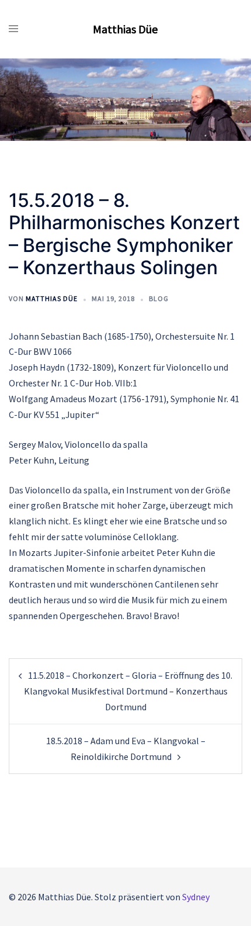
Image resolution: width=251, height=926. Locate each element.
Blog (159, 298)
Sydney (196, 897)
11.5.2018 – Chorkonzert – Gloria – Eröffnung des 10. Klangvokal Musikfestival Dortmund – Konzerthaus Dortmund (128, 691)
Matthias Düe (125, 29)
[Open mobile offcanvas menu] (13, 29)
